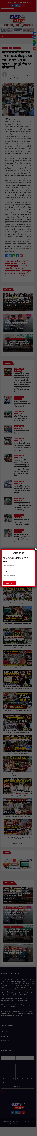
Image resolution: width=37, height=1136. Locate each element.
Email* (5, 572)
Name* (5, 562)
